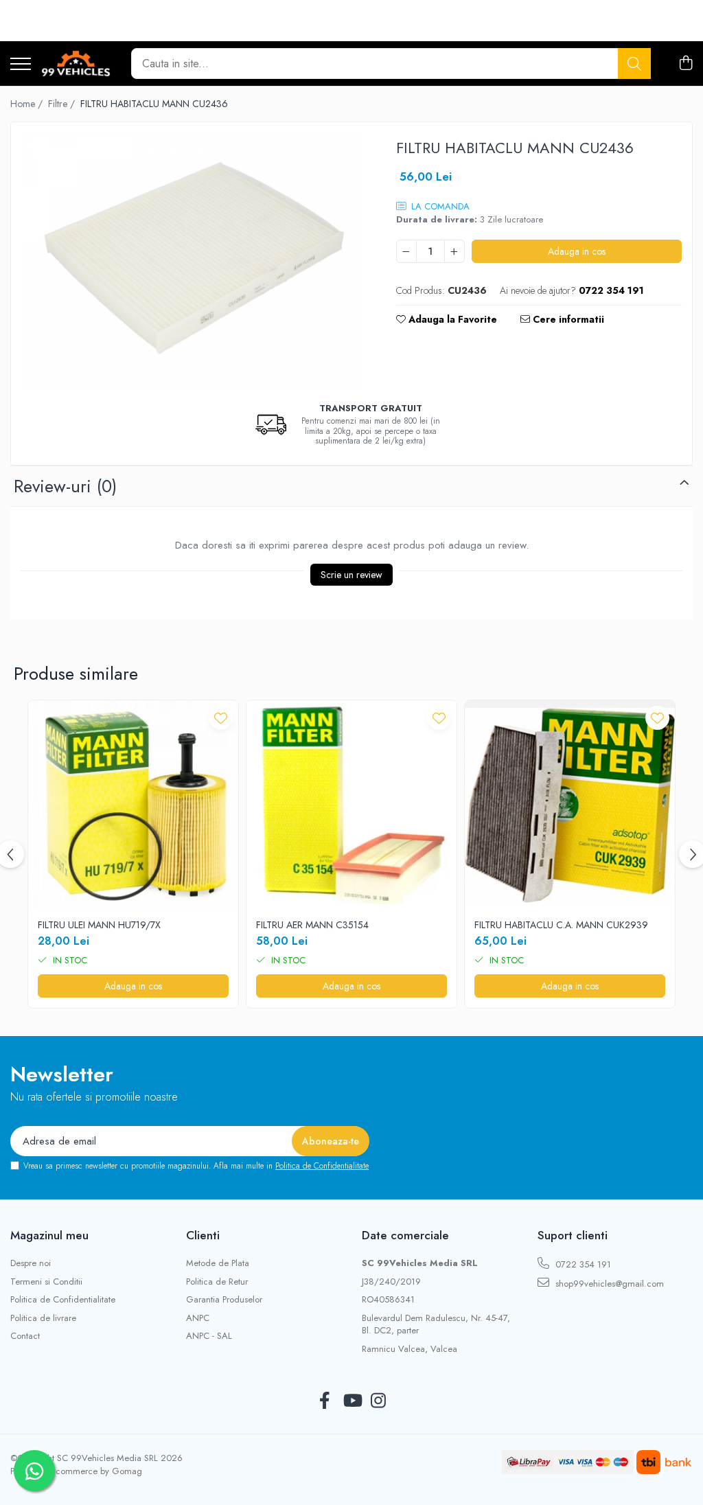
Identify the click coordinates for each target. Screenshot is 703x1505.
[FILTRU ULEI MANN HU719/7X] (133, 805)
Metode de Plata (217, 1263)
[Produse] (20, 64)
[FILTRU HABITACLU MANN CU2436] (191, 260)
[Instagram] (379, 1401)
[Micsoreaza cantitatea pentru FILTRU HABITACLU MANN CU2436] (406, 251)
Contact (25, 1336)
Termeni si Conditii (46, 1282)
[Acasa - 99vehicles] (76, 64)
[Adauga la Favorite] (221, 718)
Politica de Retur (217, 1282)
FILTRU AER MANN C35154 (312, 925)
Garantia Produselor (224, 1300)
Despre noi (30, 1263)
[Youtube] (352, 1401)
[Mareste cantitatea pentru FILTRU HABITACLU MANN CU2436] (454, 251)
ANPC (197, 1318)
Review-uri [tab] (65, 486)
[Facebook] (325, 1401)
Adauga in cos (577, 251)
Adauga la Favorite (451, 319)
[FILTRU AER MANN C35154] (351, 805)
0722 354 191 (582, 1264)
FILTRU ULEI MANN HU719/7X (99, 925)
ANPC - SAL (209, 1336)
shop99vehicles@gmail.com (608, 1283)
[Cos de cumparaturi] (685, 64)
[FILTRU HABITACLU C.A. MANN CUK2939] (570, 805)
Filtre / (63, 104)
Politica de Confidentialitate (322, 1166)
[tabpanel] (191, 260)
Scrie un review (351, 575)
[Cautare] (634, 63)
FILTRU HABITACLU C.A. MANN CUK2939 (561, 925)
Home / (27, 104)
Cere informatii (567, 319)
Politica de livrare (43, 1318)
